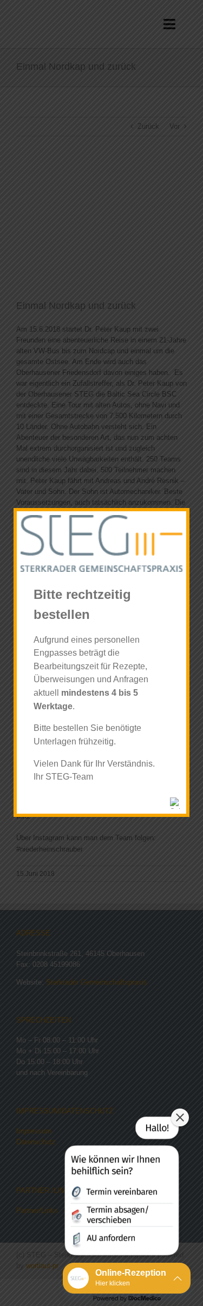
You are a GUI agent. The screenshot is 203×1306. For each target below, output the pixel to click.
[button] (120, 1188)
